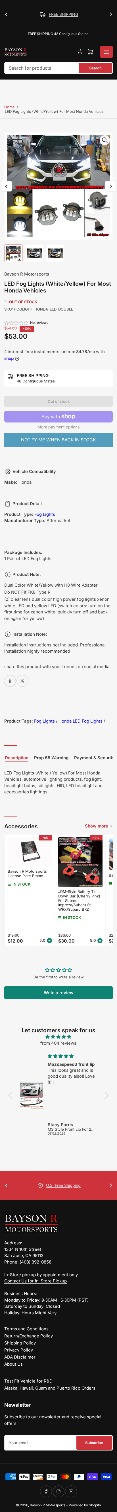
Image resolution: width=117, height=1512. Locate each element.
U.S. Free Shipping (63, 1185)
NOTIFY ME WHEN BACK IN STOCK (58, 440)
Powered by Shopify (85, 1505)
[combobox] (58, 68)
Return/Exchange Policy (28, 1336)
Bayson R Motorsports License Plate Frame (27, 873)
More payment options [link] (58, 426)
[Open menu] (106, 52)
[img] (58, 1037)
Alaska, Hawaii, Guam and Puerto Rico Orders (49, 1388)
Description (16, 757)
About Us (13, 1364)
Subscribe (94, 1442)
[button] (16, 323)
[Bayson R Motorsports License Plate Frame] (30, 852)
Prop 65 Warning (51, 757)
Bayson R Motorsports (26, 274)
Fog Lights (44, 514)
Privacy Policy (18, 1350)
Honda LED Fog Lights (80, 721)
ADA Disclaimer (19, 1357)
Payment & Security (94, 757)
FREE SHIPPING (63, 14)
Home (9, 107)
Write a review (59, 992)
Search (95, 68)
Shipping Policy (20, 1343)
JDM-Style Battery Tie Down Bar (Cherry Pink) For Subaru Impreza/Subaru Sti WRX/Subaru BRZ (79, 900)
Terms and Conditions (26, 1328)
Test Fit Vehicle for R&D (28, 1381)
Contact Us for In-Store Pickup (35, 1281)
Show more (96, 826)
